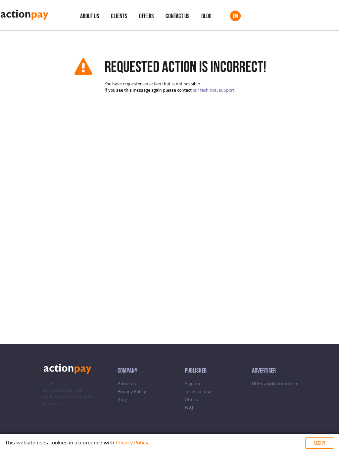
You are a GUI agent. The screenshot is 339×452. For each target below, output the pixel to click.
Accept (320, 443)
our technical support (213, 90)
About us (127, 383)
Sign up (192, 383)
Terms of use (198, 391)
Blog (206, 16)
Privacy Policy (132, 391)
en (235, 16)
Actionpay (53, 396)
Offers (146, 16)
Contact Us (177, 16)
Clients (119, 16)
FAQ (189, 407)
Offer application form (275, 383)
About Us (89, 16)
